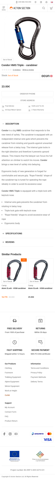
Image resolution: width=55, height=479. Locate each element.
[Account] (46, 2)
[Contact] (35, 2)
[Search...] (43, 8)
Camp (4, 285)
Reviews (9, 242)
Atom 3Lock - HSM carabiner (40, 288)
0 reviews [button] (17, 70)
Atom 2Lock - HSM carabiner (14, 288)
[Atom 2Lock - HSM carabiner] (14, 270)
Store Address (27, 100)
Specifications (13, 233)
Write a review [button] (28, 70)
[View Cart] (51, 8)
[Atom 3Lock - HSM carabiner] (40, 270)
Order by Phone (27, 94)
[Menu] (4, 8)
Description (12, 124)
